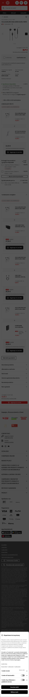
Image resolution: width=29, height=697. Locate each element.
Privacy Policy (4, 666)
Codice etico (11, 666)
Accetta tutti (14, 687)
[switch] (23, 675)
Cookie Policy (4, 664)
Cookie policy (17, 666)
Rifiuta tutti (14, 692)
